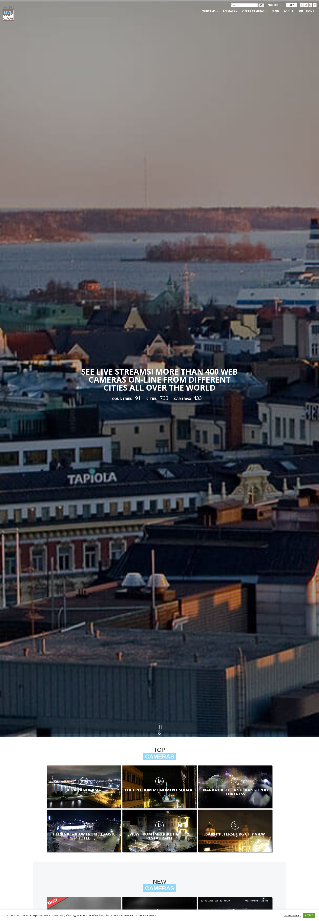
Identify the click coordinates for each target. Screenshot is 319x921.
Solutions (306, 11)
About (288, 11)
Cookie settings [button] (292, 915)
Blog (275, 11)
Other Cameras (253, 11)
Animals (229, 11)
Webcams (209, 11)
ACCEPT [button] (309, 915)
